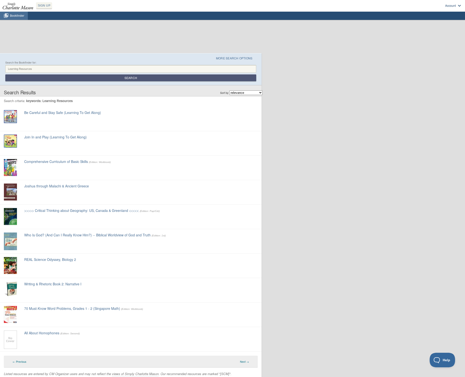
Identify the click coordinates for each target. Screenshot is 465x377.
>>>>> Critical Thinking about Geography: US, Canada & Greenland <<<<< (81, 210)
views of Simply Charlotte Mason (135, 373)
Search (130, 78)
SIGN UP (44, 5)
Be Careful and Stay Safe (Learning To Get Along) (62, 112)
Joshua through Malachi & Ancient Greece (56, 186)
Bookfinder (17, 15)
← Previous (19, 361)
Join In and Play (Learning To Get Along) (55, 137)
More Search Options (234, 58)
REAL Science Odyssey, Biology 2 (50, 259)
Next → (244, 361)
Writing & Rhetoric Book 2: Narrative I (52, 283)
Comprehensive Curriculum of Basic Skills (56, 161)
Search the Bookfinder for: (20, 62)
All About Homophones (41, 332)
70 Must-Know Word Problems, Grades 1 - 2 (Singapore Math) (72, 308)
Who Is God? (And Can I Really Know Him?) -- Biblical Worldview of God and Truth (87, 235)
